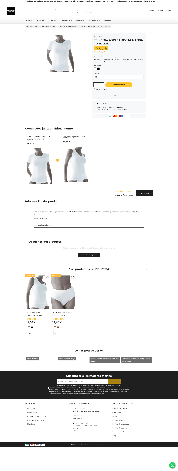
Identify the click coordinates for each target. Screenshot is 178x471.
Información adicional (43, 225)
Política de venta (118, 420)
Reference (38, 218)
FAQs (114, 416)
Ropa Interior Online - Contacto (124, 432)
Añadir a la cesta (119, 85)
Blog (114, 436)
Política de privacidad (120, 424)
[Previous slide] (146, 269)
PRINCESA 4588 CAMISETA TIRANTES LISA (74, 137)
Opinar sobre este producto (89, 255)
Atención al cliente (119, 408)
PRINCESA (98, 36)
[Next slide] (150, 269)
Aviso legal (116, 412)
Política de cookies (119, 428)
